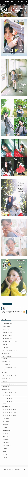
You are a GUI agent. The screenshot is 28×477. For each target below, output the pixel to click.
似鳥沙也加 (6, 395)
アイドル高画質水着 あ (10, 350)
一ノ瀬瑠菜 (6, 364)
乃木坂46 (6, 418)
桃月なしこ (6, 403)
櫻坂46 (5, 424)
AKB (5, 427)
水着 (5, 451)
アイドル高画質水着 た (10, 384)
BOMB (5, 347)
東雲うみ (6, 378)
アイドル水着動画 (15, 469)
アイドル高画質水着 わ (9, 415)
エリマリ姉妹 (7, 356)
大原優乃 (6, 353)
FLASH (6, 329)
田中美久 (6, 386)
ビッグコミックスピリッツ (10, 341)
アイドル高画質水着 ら (9, 412)
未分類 (5, 457)
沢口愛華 (6, 381)
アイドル (6, 433)
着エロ (20, 469)
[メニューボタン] (26, 1)
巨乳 (5, 448)
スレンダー (6, 439)
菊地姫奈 (6, 369)
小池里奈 (6, 372)
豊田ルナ (6, 389)
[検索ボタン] (1, 1)
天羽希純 (6, 361)
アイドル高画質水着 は (10, 398)
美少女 (5, 454)
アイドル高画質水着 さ (7, 13)
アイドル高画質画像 (7, 469)
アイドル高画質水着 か (10, 367)
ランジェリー (7, 445)
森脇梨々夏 (6, 406)
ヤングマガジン (7, 338)
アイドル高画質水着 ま (10, 401)
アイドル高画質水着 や (9, 409)
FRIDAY (6, 326)
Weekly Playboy (8, 323)
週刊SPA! (6, 344)
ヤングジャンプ (7, 335)
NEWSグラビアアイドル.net (14, 1)
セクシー (6, 442)
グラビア (6, 436)
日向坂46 (6, 421)
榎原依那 (6, 358)
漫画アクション (7, 332)
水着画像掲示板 (7, 430)
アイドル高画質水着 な (9, 392)
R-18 (24, 469)
